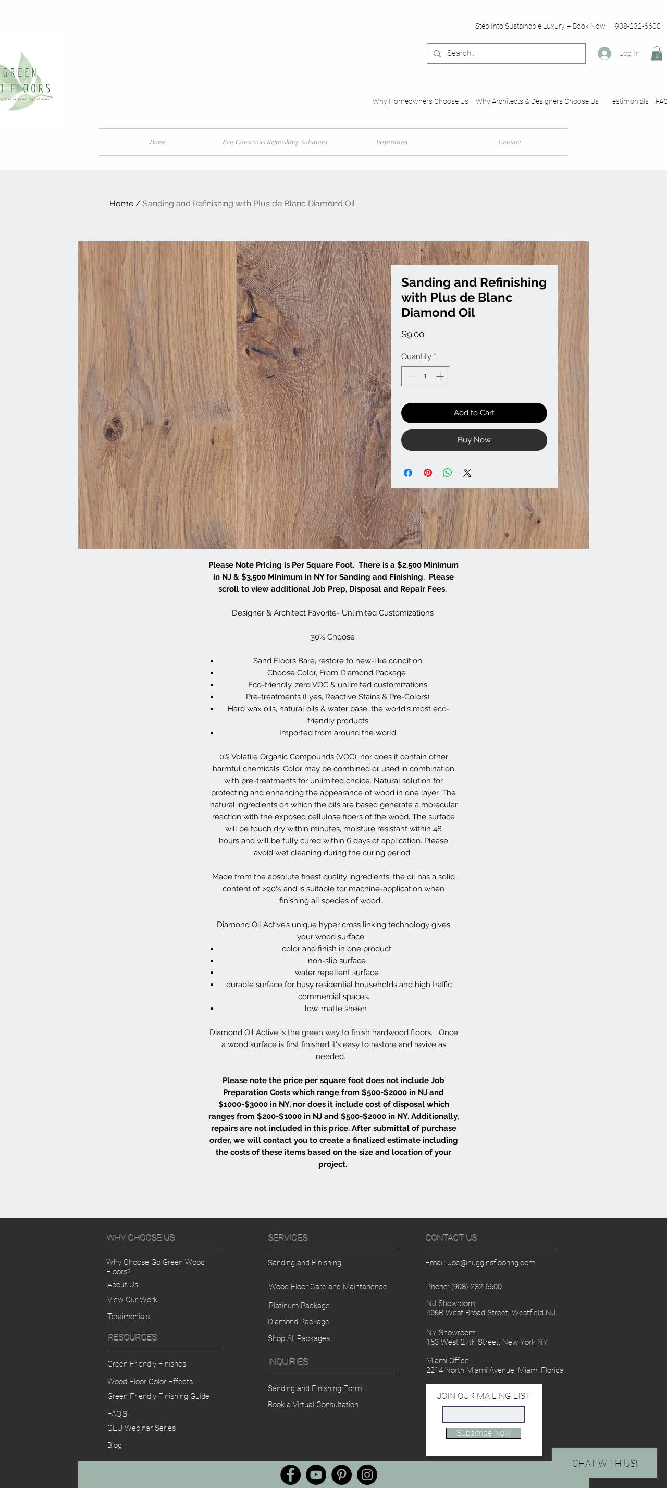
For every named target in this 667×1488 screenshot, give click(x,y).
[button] (657, 53)
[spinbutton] (425, 376)
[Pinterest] (341, 1475)
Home (121, 203)
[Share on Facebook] (408, 472)
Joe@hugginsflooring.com (491, 1263)
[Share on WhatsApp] (447, 472)
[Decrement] (410, 376)
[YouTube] (316, 1475)
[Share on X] (467, 472)
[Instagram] (367, 1475)
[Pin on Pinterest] (428, 472)
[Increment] (441, 376)
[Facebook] (290, 1475)
